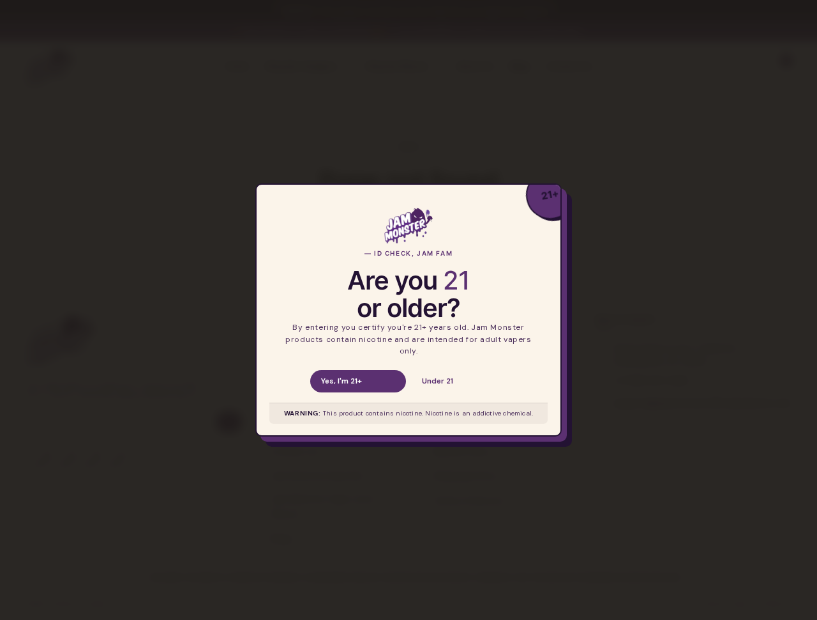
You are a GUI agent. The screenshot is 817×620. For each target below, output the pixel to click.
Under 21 (437, 381)
